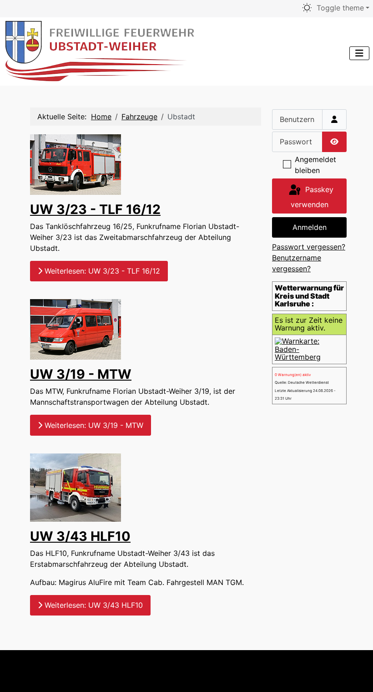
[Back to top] (348, 671)
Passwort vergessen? (308, 246)
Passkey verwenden (312, 197)
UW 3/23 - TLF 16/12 (95, 209)
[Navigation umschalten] (359, 53)
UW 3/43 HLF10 (80, 536)
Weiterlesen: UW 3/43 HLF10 (92, 605)
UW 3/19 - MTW (80, 374)
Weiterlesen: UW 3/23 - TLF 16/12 (101, 270)
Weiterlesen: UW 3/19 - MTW (92, 425)
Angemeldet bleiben (315, 165)
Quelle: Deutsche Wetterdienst (302, 382)
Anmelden (309, 227)
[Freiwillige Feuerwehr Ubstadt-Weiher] (101, 50)
